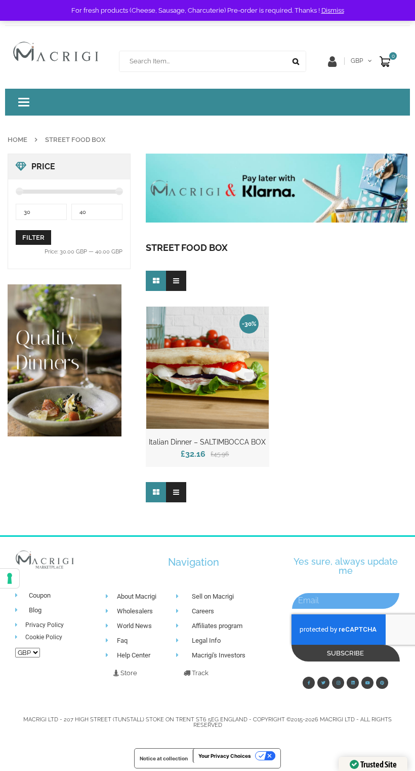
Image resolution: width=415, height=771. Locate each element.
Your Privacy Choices (224, 756)
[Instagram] (338, 683)
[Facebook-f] (309, 683)
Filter (33, 237)
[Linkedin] (353, 683)
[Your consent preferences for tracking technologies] (9, 578)
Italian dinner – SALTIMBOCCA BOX (207, 442)
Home (17, 139)
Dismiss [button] (332, 10)
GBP (357, 60)
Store (128, 673)
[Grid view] (156, 281)
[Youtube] (367, 683)
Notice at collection (164, 758)
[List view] (176, 281)
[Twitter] (323, 683)
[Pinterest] (382, 683)
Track (199, 673)
